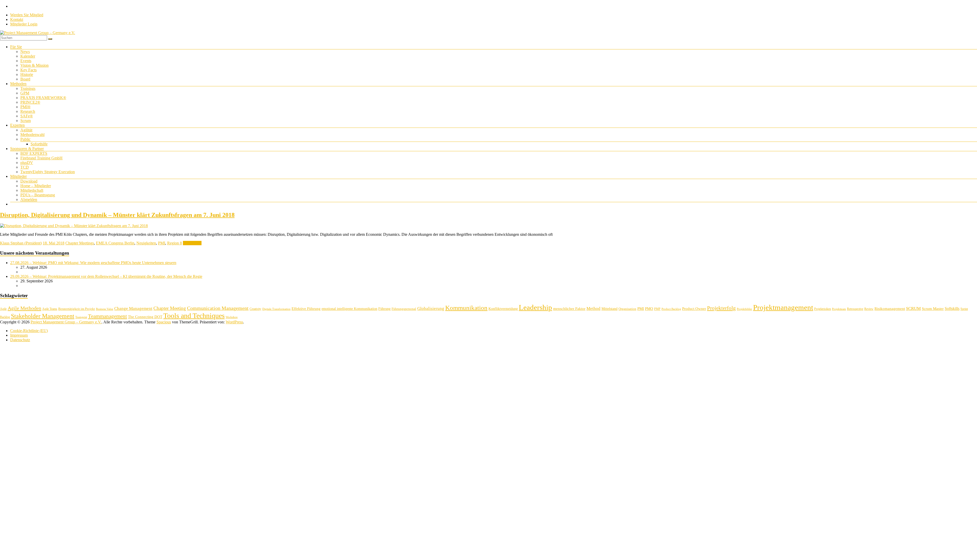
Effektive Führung (306, 308)
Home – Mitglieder (35, 186)
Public (25, 139)
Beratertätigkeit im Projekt (76, 309)
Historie (26, 74)
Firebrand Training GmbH (41, 158)
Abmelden (28, 199)
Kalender (27, 56)
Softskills (952, 308)
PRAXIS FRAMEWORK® (43, 97)
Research (27, 111)
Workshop (232, 317)
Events (25, 61)
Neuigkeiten (146, 243)
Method (593, 308)
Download (28, 181)
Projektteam (839, 309)
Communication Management (218, 308)
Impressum (19, 335)
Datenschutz (20, 340)
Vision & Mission (34, 65)
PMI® (25, 107)
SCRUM (913, 308)
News (25, 51)
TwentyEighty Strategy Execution (47, 172)
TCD (24, 167)
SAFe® (26, 116)
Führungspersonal (404, 309)
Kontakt (16, 19)
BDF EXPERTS (33, 153)
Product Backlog (671, 309)
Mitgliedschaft (31, 190)
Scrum (25, 120)
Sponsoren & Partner (27, 148)
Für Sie (16, 47)
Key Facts (28, 70)
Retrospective (855, 309)
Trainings (27, 88)
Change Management (133, 308)
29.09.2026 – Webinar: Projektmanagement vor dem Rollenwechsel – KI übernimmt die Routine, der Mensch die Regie (106, 276)
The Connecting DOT (145, 316)
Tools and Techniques (194, 316)
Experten (17, 125)
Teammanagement (107, 316)
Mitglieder (18, 176)
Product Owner (694, 309)
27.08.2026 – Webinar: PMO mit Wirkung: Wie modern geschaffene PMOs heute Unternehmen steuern (93, 262)
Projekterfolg (721, 308)
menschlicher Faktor (569, 308)
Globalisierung (430, 308)
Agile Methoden (24, 308)
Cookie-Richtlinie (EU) (29, 330)
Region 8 (174, 243)
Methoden (18, 83)
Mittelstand (609, 309)
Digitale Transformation (276, 309)
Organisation (627, 309)
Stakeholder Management (42, 316)
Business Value (104, 309)
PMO (649, 309)
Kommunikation (466, 307)
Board (25, 79)
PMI (161, 243)
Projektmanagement (783, 307)
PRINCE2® (30, 102)
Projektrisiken (822, 309)
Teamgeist (81, 317)
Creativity (255, 309)
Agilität (26, 130)
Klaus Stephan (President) (21, 243)
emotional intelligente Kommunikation (349, 309)
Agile (3, 309)
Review (868, 309)
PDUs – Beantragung (37, 195)
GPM (24, 93)
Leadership (535, 307)
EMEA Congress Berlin (115, 243)
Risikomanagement (889, 308)
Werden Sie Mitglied (26, 15)
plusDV (26, 162)
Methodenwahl (32, 134)
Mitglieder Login (23, 24)
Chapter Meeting (169, 308)
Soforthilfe (39, 144)
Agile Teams (49, 309)
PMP (657, 309)
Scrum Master (933, 309)
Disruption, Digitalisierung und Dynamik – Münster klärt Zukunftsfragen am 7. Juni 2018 (117, 215)
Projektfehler (744, 309)
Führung (384, 309)
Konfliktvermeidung (503, 309)
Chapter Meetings (79, 243)
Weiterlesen (192, 243)
